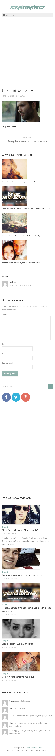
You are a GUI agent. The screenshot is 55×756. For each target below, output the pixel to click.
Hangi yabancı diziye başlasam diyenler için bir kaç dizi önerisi (26, 209)
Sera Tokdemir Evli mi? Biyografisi (18, 643)
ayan (11, 708)
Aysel (11, 731)
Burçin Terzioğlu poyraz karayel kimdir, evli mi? (20, 182)
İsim (4, 344)
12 (18, 534)
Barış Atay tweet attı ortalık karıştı (27, 141)
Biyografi (5, 527)
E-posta (5, 354)
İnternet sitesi (7, 363)
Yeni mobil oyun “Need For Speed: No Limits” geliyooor (23, 236)
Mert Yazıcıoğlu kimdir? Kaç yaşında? (20, 530)
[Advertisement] (27, 53)
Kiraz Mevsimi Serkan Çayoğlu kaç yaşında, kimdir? (21, 263)
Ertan (11, 723)
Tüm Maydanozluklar (9, 605)
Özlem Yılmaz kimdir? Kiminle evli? (18, 676)
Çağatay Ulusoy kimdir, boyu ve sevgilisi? (22, 575)
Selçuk (11, 701)
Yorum (4, 314)
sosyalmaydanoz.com (34, 748)
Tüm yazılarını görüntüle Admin (20, 285)
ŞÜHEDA (12, 716)
